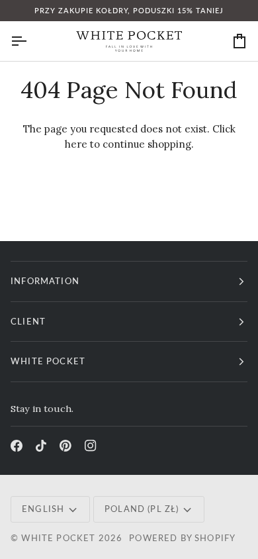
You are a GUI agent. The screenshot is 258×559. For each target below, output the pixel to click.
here (76, 144)
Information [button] (45, 281)
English (43, 508)
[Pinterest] (65, 446)
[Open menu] (30, 41)
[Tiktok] (41, 446)
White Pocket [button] (48, 361)
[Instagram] (91, 446)
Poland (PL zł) (142, 508)
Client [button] (28, 321)
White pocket (58, 538)
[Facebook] (16, 446)
